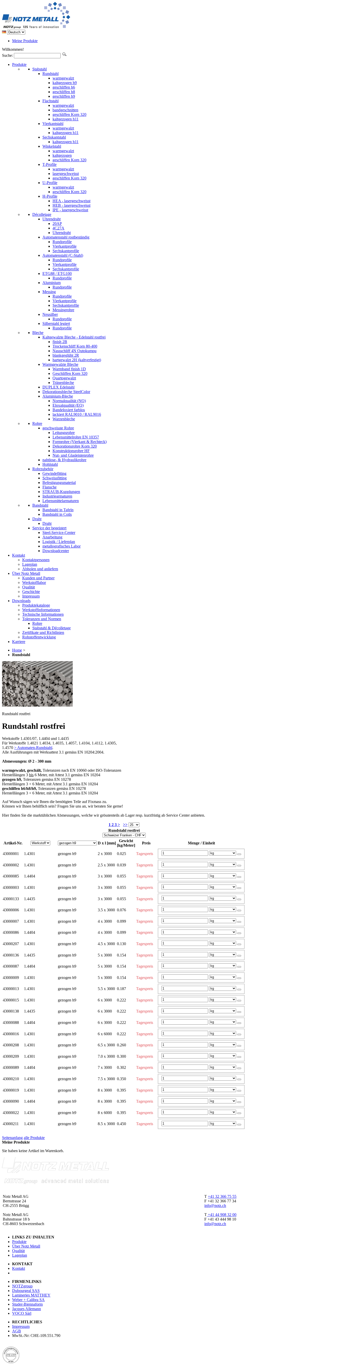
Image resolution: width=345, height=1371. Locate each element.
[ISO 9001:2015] (11, 1362)
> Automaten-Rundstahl (33, 747)
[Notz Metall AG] (55, 27)
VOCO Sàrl (21, 1313)
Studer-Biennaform (27, 1304)
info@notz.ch (215, 1205)
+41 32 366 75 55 (222, 1196)
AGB (16, 1331)
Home (17, 650)
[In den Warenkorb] (239, 854)
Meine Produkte (25, 41)
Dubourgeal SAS (26, 1290)
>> (125, 824)
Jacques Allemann (26, 1309)
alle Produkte (34, 1137)
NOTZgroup (22, 1286)
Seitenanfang (12, 1137)
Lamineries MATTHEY (31, 1295)
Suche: (7, 55)
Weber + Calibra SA (28, 1300)
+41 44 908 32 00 (221, 1214)
